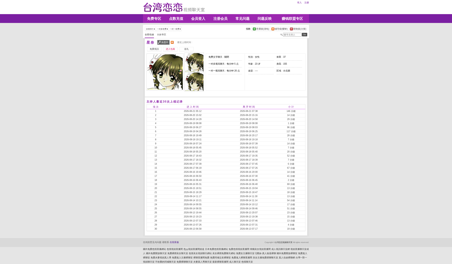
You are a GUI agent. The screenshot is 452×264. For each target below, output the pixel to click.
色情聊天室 (247, 261)
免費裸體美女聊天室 (177, 253)
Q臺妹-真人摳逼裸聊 (265, 253)
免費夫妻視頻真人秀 (161, 257)
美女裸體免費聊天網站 (223, 253)
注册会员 (220, 18)
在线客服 (174, 242)
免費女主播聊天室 (245, 253)
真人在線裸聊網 (287, 257)
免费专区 (154, 18)
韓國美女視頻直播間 (260, 249)
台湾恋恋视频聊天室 (283, 242)
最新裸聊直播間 (220, 261)
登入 (299, 2)
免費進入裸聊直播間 (241, 257)
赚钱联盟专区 (292, 18)
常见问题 (243, 18)
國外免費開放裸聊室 (287, 253)
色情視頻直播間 (175, 249)
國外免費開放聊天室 (156, 253)
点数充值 (176, 18)
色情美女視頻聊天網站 (200, 253)
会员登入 (198, 18)
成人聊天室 (235, 261)
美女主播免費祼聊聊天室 (265, 257)
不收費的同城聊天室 (165, 261)
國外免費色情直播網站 (154, 249)
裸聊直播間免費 (201, 257)
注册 (306, 2)
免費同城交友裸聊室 (220, 257)
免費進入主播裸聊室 (182, 257)
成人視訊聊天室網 (280, 249)
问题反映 (265, 18)
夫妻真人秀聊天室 (202, 261)
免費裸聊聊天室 (185, 261)
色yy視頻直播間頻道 (193, 249)
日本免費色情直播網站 (216, 249)
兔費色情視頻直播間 (239, 249)
